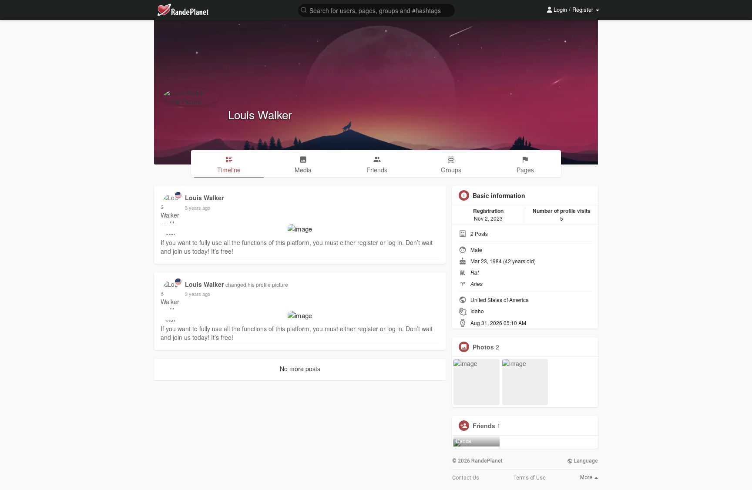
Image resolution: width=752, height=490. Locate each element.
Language (585, 460)
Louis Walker (260, 114)
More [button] (587, 477)
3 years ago (197, 207)
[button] (376, 10)
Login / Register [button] (573, 9)
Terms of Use (530, 477)
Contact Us (465, 477)
